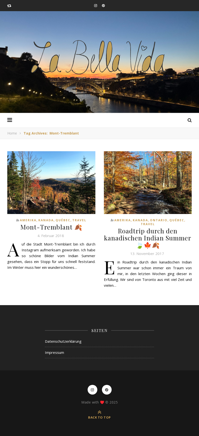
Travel (79, 220)
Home (12, 133)
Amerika (28, 220)
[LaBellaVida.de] (99, 57)
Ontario (158, 220)
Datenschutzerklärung (63, 341)
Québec (63, 220)
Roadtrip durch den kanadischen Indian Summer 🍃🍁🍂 (147, 238)
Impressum (54, 352)
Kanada (46, 220)
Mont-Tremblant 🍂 (51, 227)
